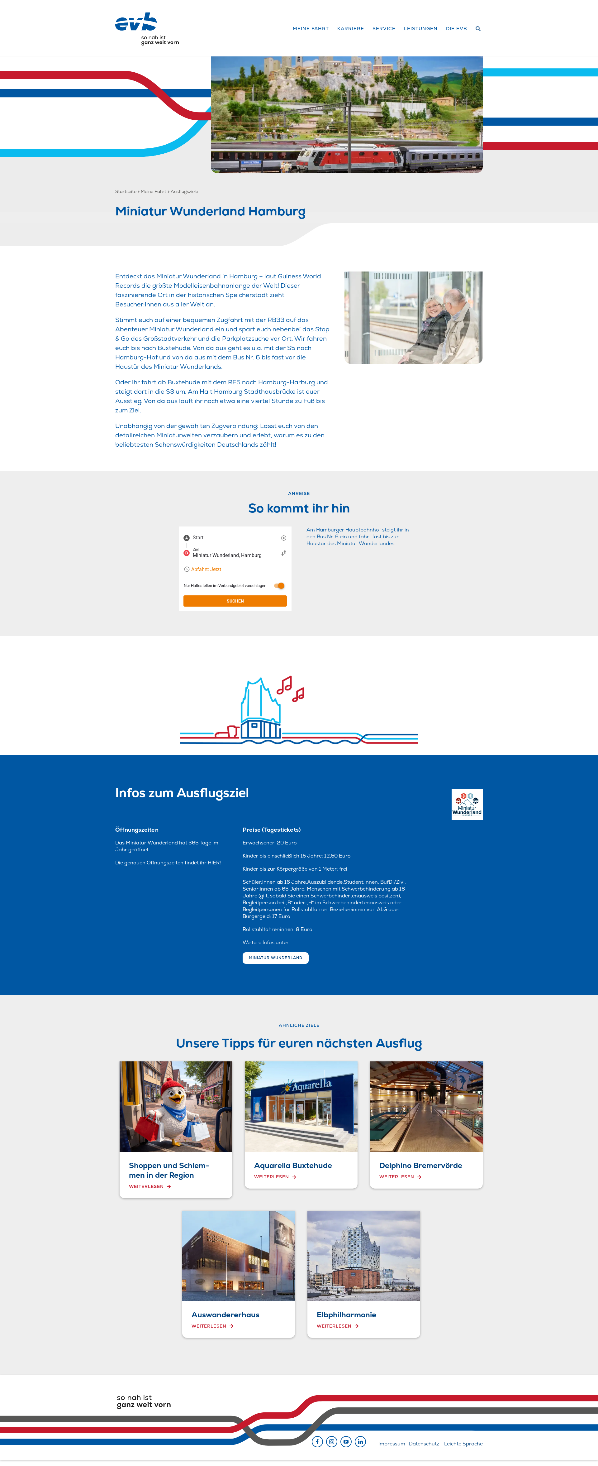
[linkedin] (360, 1441)
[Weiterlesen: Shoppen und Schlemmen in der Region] (176, 1129)
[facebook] (317, 1441)
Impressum (391, 1443)
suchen (235, 600)
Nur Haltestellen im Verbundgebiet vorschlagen (225, 585)
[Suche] (478, 29)
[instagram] (331, 1441)
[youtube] (346, 1441)
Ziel (196, 549)
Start (198, 538)
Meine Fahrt (153, 191)
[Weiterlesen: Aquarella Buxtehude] (301, 1125)
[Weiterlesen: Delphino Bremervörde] (426, 1125)
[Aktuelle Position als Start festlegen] (283, 537)
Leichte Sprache (463, 1443)
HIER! (214, 862)
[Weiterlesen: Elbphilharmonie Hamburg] (363, 1274)
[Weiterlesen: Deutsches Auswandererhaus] (238, 1274)
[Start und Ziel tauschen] (283, 552)
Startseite (125, 191)
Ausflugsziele (184, 191)
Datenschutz (424, 1443)
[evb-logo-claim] (147, 15)
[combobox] (235, 537)
